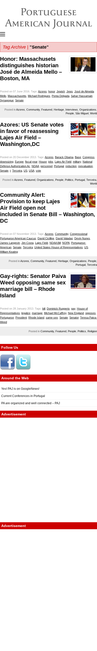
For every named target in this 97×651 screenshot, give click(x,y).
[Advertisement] (48, 470)
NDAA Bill (55, 242)
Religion (92, 331)
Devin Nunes (82, 238)
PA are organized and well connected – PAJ (30, 403)
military (77, 161)
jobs (50, 161)
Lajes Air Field (63, 161)
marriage (37, 313)
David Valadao (64, 238)
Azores (42, 91)
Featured (46, 109)
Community (33, 109)
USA (31, 170)
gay (73, 308)
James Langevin (10, 242)
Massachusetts (17, 95)
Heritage (59, 109)
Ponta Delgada (60, 95)
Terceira (17, 170)
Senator (74, 317)
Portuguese (7, 317)
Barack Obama (64, 157)
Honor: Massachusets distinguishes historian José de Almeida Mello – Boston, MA (31, 68)
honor (51, 91)
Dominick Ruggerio (58, 308)
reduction (71, 166)
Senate (19, 100)
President (21, 317)
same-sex (52, 317)
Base (78, 157)
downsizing (6, 161)
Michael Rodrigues (39, 95)
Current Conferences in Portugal (23, 396)
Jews (69, 91)
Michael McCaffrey (55, 313)
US (25, 170)
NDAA (35, 166)
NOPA (66, 242)
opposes (90, 313)
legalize (25, 313)
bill (43, 308)
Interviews (71, 109)
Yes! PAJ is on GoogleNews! (20, 389)
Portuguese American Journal (48, 17)
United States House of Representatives (58, 247)
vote (38, 170)
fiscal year (31, 161)
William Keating (9, 251)
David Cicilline (46, 238)
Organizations (87, 109)
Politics (69, 179)
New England (76, 313)
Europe (19, 161)
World (93, 113)
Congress (89, 157)
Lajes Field (41, 242)
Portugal (59, 166)
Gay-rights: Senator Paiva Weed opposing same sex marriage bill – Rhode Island (33, 286)
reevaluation (85, 166)
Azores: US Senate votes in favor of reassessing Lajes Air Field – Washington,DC (32, 134)
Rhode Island (36, 317)
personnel (46, 166)
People (70, 113)
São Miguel (82, 113)
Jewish (60, 91)
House (43, 161)
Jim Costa (27, 242)
